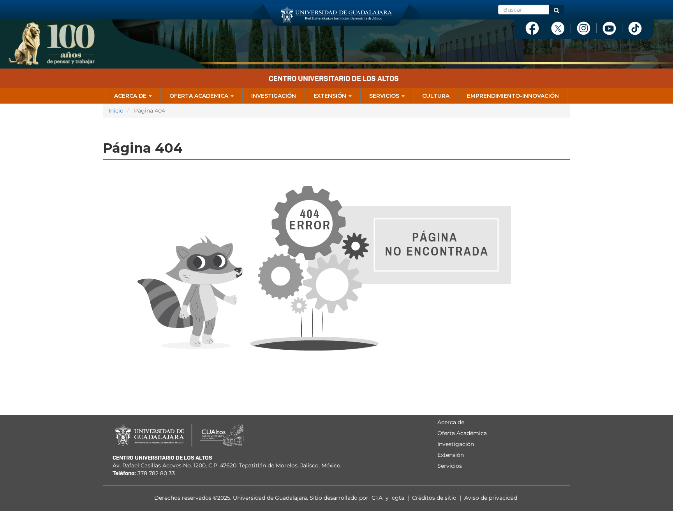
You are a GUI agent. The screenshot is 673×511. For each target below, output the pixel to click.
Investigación (273, 96)
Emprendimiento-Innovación (513, 96)
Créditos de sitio (434, 497)
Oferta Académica (199, 96)
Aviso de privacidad (490, 497)
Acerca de (131, 96)
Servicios (385, 96)
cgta (398, 497)
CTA (378, 497)
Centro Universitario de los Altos (334, 78)
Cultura (435, 96)
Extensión (331, 96)
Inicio (116, 110)
